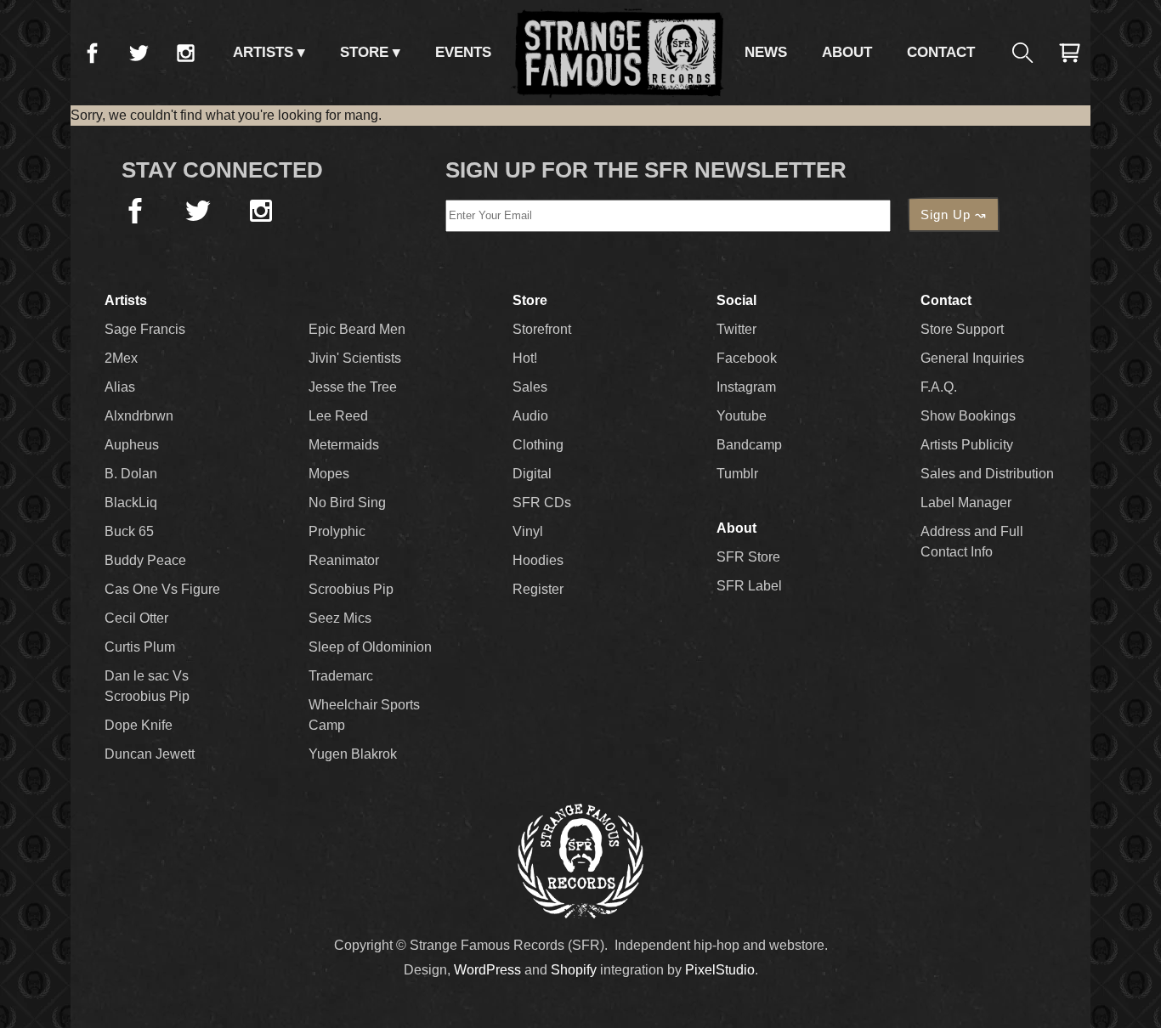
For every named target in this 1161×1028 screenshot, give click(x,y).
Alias (120, 387)
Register (538, 589)
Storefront (542, 329)
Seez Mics (340, 618)
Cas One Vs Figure (162, 589)
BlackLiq (131, 502)
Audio (530, 416)
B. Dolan (131, 473)
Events (463, 52)
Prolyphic (337, 531)
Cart (1069, 52)
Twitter (138, 52)
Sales (530, 387)
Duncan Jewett (150, 754)
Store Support (962, 329)
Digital (532, 473)
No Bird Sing (347, 502)
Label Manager (965, 502)
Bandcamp (749, 445)
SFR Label (749, 586)
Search (1022, 52)
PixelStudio (720, 970)
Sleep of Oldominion (370, 647)
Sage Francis (145, 329)
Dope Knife (139, 725)
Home (618, 52)
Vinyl (528, 531)
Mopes (329, 473)
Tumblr (737, 473)
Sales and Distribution (987, 473)
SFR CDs (542, 502)
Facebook (92, 52)
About (847, 52)
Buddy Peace (145, 560)
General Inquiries (972, 358)
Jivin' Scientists (355, 358)
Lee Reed (338, 416)
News (766, 52)
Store (364, 52)
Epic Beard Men (357, 329)
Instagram (185, 52)
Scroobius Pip (351, 589)
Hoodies (538, 560)
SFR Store (748, 557)
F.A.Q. (938, 387)
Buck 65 (129, 531)
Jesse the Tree (353, 387)
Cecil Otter (136, 618)
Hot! (525, 358)
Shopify (574, 970)
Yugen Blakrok (353, 754)
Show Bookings (968, 416)
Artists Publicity (966, 445)
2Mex (121, 358)
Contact (941, 52)
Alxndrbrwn (139, 416)
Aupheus (132, 445)
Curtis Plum (140, 647)
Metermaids (344, 445)
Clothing (538, 445)
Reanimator (344, 560)
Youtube (741, 416)
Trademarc (341, 676)
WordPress (487, 970)
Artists (263, 52)
